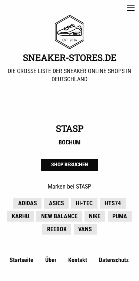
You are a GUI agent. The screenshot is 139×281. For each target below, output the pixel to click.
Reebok (57, 229)
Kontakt (77, 260)
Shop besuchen (69, 164)
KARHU (20, 216)
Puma (119, 216)
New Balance (59, 216)
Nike (94, 216)
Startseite (21, 260)
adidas (27, 203)
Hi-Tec (84, 203)
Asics (56, 203)
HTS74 (113, 203)
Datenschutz (114, 260)
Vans (85, 229)
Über (50, 260)
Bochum (69, 142)
